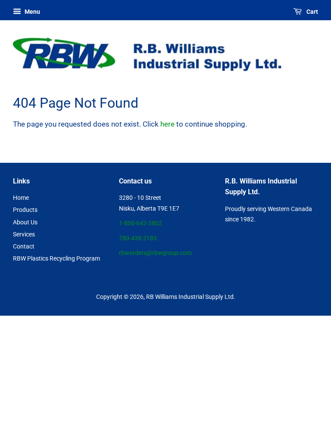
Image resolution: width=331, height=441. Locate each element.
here (167, 124)
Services (24, 234)
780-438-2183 (138, 238)
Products (25, 210)
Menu (31, 11)
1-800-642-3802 (140, 223)
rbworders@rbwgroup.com (155, 253)
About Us (25, 222)
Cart (311, 11)
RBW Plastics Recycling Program (56, 258)
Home (21, 198)
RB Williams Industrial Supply (184, 297)
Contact (23, 246)
